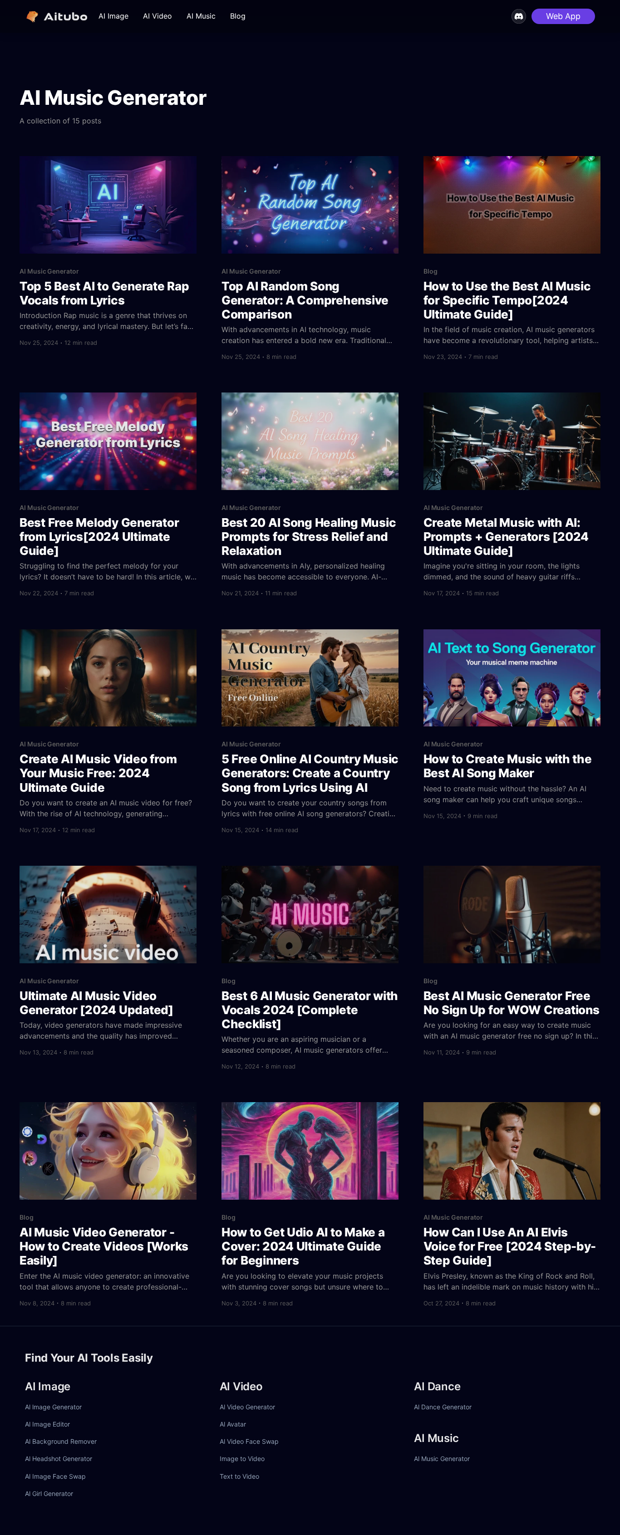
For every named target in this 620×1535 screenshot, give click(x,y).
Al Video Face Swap (249, 1441)
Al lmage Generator (53, 1407)
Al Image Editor (47, 1424)
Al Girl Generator (49, 1493)
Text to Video (239, 1476)
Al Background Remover (61, 1441)
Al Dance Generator (443, 1407)
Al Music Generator (442, 1458)
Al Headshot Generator (58, 1458)
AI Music (201, 15)
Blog (238, 15)
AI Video (157, 15)
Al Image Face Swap (55, 1476)
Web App (563, 16)
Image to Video (242, 1458)
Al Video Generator (247, 1407)
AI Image (113, 15)
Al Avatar (233, 1424)
